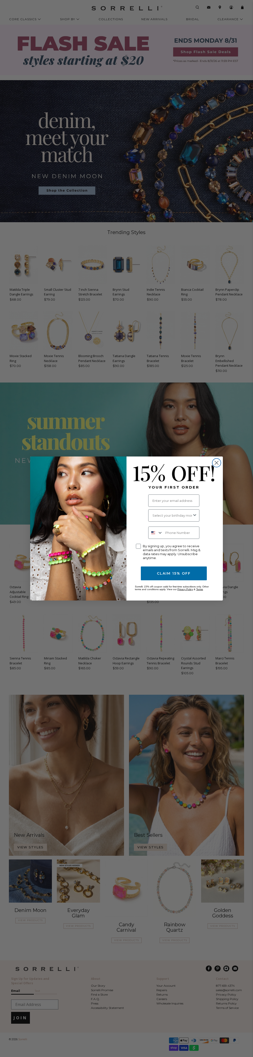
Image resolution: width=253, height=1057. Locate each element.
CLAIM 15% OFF (174, 573)
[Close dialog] (216, 462)
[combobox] (172, 515)
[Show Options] (194, 515)
